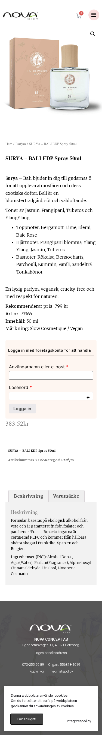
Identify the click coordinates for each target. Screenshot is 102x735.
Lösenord (20, 387)
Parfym (21, 143)
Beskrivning (28, 496)
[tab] (28, 496)
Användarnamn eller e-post (39, 366)
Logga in (22, 408)
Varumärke (66, 496)
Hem (8, 143)
